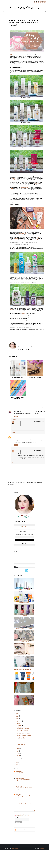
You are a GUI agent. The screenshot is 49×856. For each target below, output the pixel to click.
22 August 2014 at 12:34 (40, 411)
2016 (17, 715)
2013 (17, 760)
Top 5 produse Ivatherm (17, 377)
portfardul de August (23, 233)
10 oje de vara (24, 615)
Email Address (17, 817)
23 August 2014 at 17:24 (40, 436)
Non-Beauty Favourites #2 (22, 730)
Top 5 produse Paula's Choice (23, 733)
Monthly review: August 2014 (23, 728)
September (19, 725)
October (18, 723)
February (19, 756)
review (13, 178)
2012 (17, 762)
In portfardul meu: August (22, 742)
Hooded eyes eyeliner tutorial (24, 654)
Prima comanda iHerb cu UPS (24, 602)
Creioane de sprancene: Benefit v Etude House (24, 628)
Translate (24, 526)
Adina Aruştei (17, 411)
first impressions (24, 187)
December (19, 720)
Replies (14, 419)
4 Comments (22, 27)
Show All (33, 810)
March (18, 755)
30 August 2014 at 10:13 (39, 421)
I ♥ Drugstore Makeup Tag (24, 641)
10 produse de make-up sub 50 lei (24, 735)
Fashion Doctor (19, 794)
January (18, 758)
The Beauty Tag (19, 802)
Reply (16, 416)
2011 (17, 764)
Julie (19, 424)
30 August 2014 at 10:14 (39, 450)
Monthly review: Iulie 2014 (22, 746)
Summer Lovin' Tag (21, 744)
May (18, 751)
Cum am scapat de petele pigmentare (25, 731)
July (18, 748)
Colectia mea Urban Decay (35, 377)
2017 (17, 713)
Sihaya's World (15, 848)
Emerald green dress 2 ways (24, 667)
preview (37, 183)
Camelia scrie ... (19, 771)
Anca (15, 437)
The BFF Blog (19, 786)
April (18, 753)
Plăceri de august (19, 772)
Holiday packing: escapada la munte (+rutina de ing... (24, 738)
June (18, 750)
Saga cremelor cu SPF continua (24, 680)
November (19, 721)
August (18, 726)
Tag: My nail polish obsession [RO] (24, 589)
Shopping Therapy (20, 778)
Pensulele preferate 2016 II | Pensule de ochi (17, 398)
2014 (17, 718)
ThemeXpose (41, 848)
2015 (17, 716)
